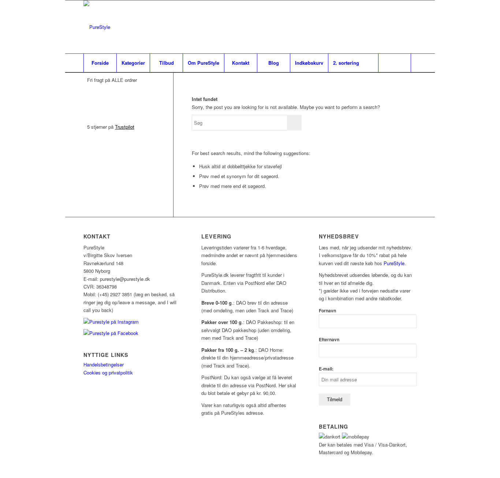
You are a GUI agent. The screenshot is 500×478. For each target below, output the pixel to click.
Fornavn (327, 311)
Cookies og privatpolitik (108, 372)
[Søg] (394, 63)
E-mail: (326, 369)
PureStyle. (395, 263)
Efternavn (329, 339)
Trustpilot (124, 126)
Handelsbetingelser (103, 364)
